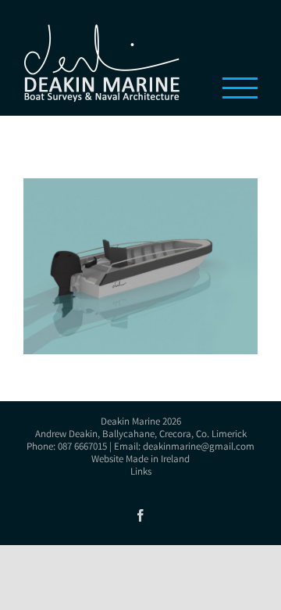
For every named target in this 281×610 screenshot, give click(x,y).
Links (140, 472)
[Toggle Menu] (240, 88)
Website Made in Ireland (140, 460)
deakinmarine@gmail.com (198, 447)
